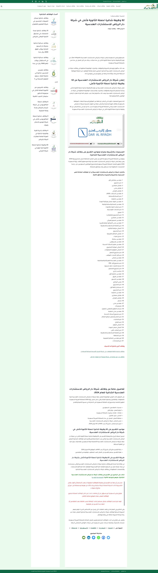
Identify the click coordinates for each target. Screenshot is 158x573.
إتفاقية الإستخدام (116, 1)
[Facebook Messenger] (93, 537)
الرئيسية (118, 6)
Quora (74, 528)
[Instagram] (35, 1)
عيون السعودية (42, 6)
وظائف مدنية (80, 6)
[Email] (83, 537)
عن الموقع (124, 1)
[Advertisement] (96, 44)
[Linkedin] (42, 1)
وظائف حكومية (110, 6)
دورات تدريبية (51, 6)
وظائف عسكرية (70, 6)
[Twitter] (46, 1)
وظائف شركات (101, 6)
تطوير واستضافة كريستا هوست (38, 571)
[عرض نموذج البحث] (1, 6)
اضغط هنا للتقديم (97, 477)
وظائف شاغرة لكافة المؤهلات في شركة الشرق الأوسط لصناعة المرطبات (102, 351)
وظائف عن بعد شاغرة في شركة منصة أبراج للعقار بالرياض (107, 357)
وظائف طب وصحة (90, 6)
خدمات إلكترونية (60, 6)
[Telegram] (39, 1)
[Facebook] (32, 1)
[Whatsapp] (98, 537)
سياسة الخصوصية (107, 1)
